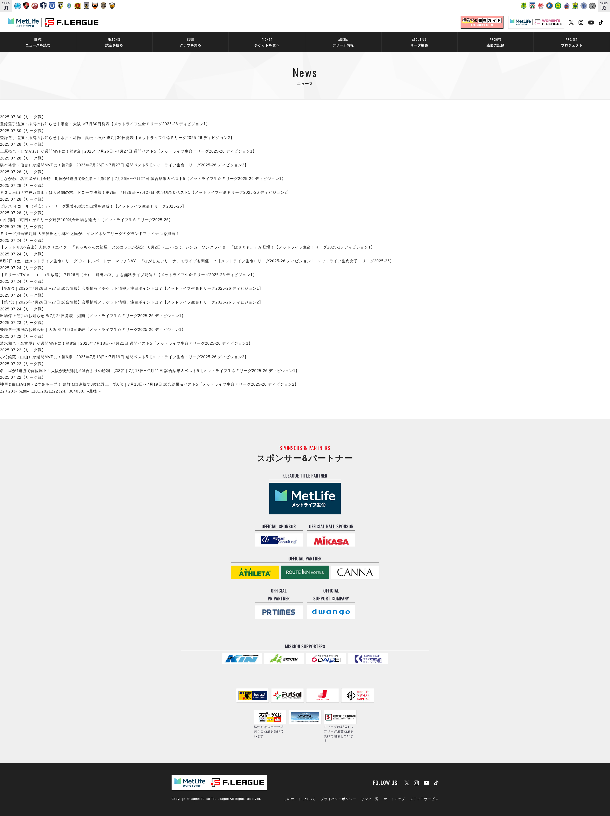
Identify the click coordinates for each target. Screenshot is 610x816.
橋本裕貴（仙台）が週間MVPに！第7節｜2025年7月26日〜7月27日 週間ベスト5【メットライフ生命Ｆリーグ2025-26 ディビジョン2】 (124, 165)
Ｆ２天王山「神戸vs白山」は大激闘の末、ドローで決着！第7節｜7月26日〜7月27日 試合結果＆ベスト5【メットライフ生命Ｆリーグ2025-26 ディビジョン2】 (145, 192)
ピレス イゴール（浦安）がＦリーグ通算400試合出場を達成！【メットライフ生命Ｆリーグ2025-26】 (93, 206)
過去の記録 (495, 42)
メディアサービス (424, 798)
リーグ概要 (419, 42)
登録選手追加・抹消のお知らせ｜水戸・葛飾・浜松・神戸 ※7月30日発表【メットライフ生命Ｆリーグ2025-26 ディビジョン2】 (117, 138)
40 (76, 391)
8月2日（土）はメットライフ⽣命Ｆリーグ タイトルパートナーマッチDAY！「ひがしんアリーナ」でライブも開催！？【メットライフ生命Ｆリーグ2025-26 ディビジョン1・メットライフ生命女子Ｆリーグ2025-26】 (197, 261)
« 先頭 (21, 391)
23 (58, 391)
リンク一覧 (370, 798)
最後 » (95, 391)
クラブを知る (190, 42)
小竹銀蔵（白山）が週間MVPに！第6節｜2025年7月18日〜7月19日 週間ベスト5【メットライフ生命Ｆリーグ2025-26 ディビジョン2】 (124, 357)
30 (71, 391)
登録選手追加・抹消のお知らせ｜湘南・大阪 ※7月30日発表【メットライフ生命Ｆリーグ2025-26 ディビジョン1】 (105, 124)
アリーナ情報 (343, 42)
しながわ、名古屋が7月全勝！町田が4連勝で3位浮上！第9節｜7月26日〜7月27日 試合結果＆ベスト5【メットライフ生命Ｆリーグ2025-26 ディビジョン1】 (143, 179)
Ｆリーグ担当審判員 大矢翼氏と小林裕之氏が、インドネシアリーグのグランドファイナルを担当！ (89, 234)
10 (35, 391)
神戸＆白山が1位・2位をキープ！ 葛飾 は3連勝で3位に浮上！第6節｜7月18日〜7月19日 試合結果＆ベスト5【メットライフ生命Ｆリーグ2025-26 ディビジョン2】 (149, 384)
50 (80, 391)
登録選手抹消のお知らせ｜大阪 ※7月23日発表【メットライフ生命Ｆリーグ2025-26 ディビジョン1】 (93, 330)
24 (63, 391)
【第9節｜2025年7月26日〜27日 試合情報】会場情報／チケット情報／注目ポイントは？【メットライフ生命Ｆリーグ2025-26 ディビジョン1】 (131, 288)
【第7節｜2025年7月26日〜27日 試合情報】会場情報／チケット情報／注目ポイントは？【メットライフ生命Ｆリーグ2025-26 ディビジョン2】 (131, 302)
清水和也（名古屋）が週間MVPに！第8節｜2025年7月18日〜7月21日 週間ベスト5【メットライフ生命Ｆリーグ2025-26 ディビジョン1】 (126, 343)
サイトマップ (394, 798)
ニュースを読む (38, 42)
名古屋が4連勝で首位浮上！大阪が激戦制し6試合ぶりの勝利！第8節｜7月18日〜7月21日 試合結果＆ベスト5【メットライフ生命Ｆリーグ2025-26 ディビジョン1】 (150, 371)
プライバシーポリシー (338, 798)
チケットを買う (267, 42)
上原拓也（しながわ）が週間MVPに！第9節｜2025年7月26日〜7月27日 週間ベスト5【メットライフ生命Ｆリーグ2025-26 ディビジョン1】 (128, 151)
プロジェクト (572, 42)
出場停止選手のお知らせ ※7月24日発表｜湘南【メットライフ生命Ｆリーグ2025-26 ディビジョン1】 (93, 316)
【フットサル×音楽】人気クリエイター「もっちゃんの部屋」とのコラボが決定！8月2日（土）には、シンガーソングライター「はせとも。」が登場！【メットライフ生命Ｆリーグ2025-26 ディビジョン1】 (187, 247)
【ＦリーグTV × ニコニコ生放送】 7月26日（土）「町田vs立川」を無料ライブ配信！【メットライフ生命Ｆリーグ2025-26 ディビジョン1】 (128, 275)
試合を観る (114, 42)
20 (43, 391)
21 (48, 391)
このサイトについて (300, 798)
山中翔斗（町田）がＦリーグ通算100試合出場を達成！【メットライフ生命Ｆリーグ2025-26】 (86, 220)
